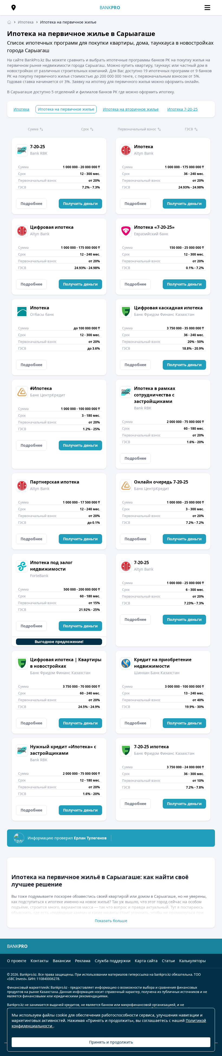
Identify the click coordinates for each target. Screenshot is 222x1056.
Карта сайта (146, 960)
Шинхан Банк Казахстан (156, 672)
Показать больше (111, 920)
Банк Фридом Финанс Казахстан (164, 314)
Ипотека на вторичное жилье (131, 109)
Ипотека (21, 109)
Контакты (39, 960)
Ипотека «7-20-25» (154, 227)
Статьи (168, 960)
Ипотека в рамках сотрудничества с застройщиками (154, 394)
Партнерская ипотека (54, 482)
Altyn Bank (143, 153)
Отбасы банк (42, 314)
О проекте (16, 960)
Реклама (82, 960)
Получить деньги (80, 203)
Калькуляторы (192, 960)
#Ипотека (41, 388)
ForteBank (39, 575)
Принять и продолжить (111, 1042)
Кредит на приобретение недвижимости (162, 663)
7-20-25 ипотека (151, 747)
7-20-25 (37, 147)
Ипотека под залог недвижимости (51, 566)
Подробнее (31, 203)
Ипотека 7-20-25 (182, 109)
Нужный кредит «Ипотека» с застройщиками (63, 750)
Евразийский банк (151, 233)
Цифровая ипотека (52, 227)
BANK (110, 8)
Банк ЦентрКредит (47, 395)
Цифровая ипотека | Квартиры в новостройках (66, 663)
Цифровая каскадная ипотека (168, 308)
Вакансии (62, 960)
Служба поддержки (112, 960)
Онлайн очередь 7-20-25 (161, 482)
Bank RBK (38, 153)
